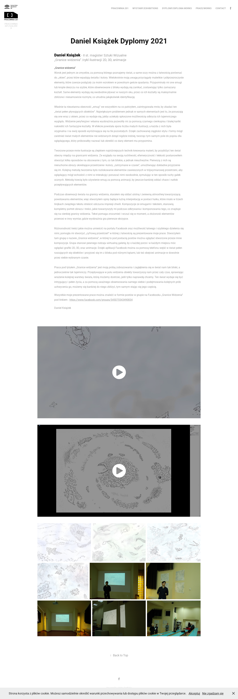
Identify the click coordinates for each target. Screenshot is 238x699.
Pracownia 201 (120, 8)
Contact (220, 8)
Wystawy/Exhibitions (145, 8)
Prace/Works (204, 8)
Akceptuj (194, 693)
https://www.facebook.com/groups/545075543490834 (101, 299)
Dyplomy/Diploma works (177, 8)
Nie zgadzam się (213, 693)
